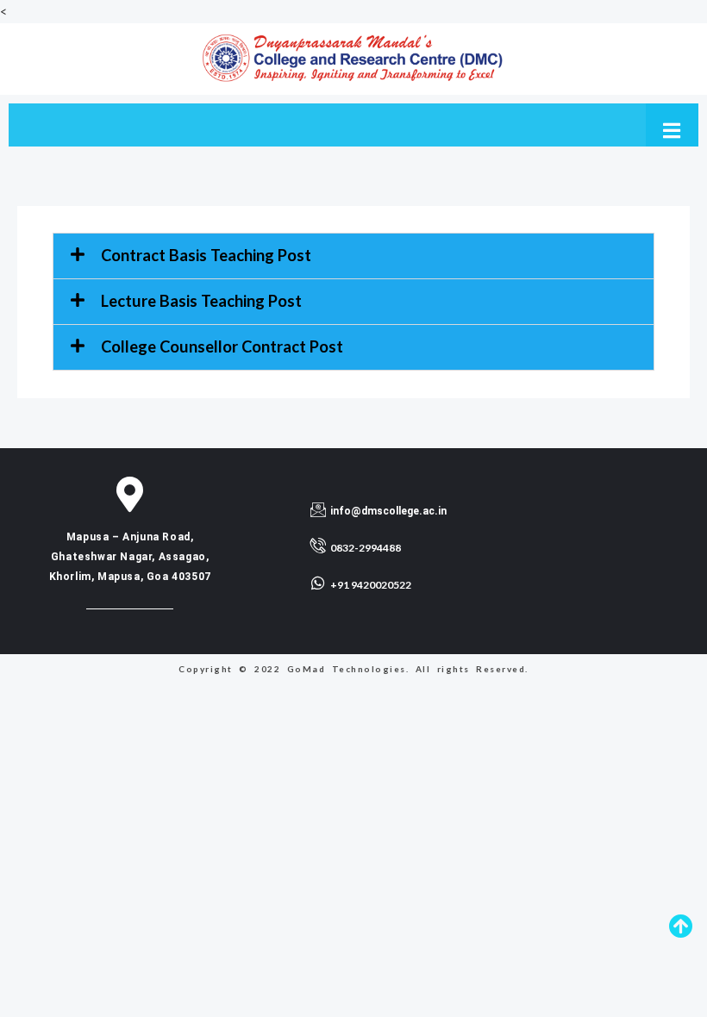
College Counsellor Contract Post (222, 346)
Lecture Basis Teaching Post (201, 300)
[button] (353, 256)
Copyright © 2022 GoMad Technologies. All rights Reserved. (353, 669)
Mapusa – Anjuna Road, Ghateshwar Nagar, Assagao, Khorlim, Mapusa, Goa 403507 (130, 557)
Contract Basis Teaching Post (206, 255)
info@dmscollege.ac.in (388, 511)
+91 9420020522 (370, 584)
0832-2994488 (365, 547)
